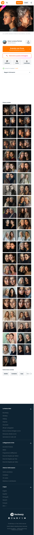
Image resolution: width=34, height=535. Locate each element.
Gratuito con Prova (17, 49)
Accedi (26, 2)
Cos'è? (16, 68)
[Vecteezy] (2, 2)
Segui (28, 43)
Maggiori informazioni (9, 71)
